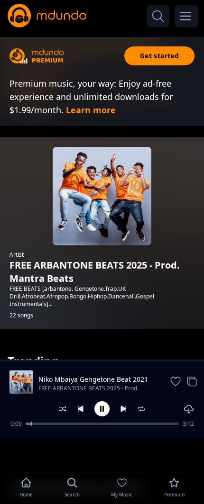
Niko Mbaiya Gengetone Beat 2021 (93, 379)
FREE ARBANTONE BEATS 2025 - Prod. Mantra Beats (88, 389)
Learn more (91, 110)
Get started (159, 55)
